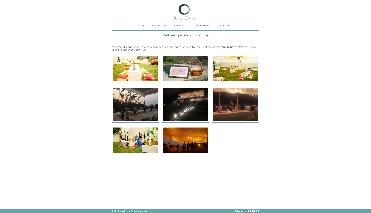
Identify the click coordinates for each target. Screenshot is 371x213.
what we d (179, 25)
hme (141, 25)
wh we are (158, 25)
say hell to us (224, 25)
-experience (201, 25)
